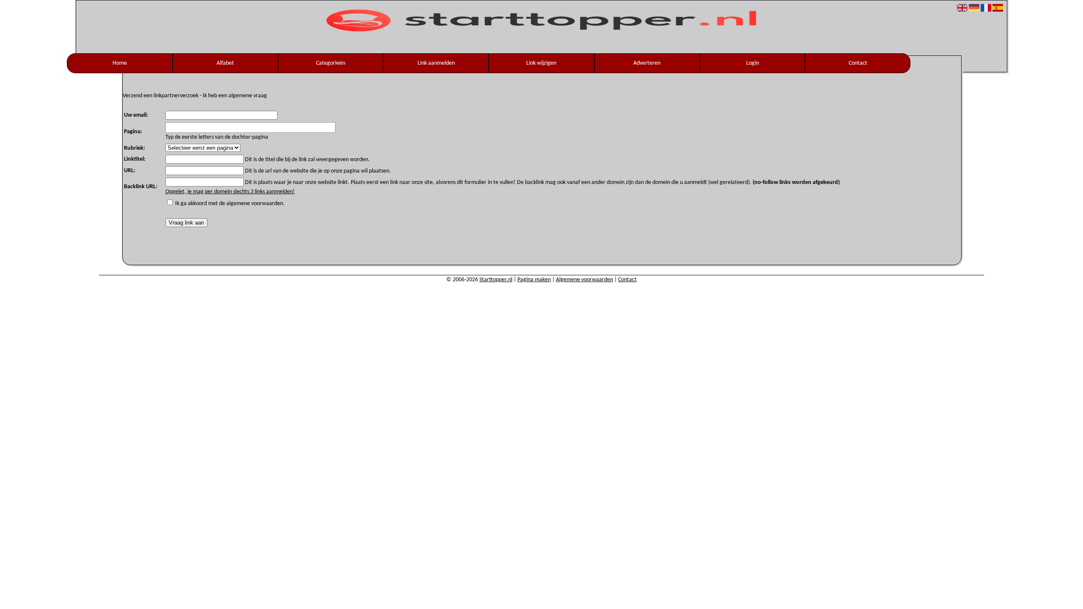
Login (752, 63)
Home (120, 63)
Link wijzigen (541, 63)
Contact (858, 63)
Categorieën (330, 63)
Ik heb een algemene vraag (235, 96)
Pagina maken (534, 280)
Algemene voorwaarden (584, 280)
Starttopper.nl (495, 280)
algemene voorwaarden (254, 203)
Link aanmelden (436, 63)
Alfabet (225, 63)
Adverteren (646, 63)
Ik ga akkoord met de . (230, 203)
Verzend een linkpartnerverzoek (160, 96)
